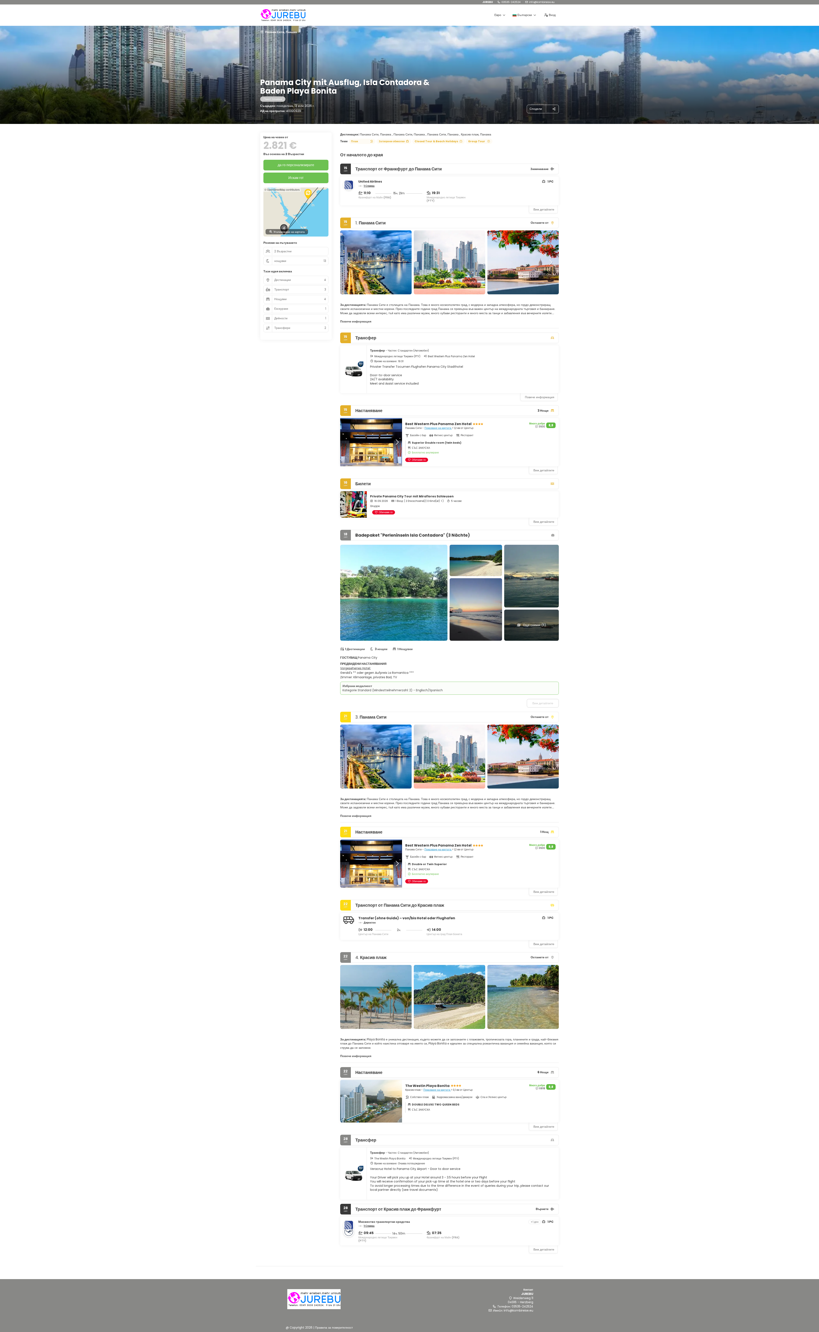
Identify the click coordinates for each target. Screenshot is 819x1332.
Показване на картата (438, 428)
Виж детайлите (543, 209)
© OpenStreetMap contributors (282, 189)
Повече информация (355, 321)
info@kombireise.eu (542, 2)
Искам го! (295, 177)
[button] (348, 262)
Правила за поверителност (334, 1327)
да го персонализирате (296, 165)
